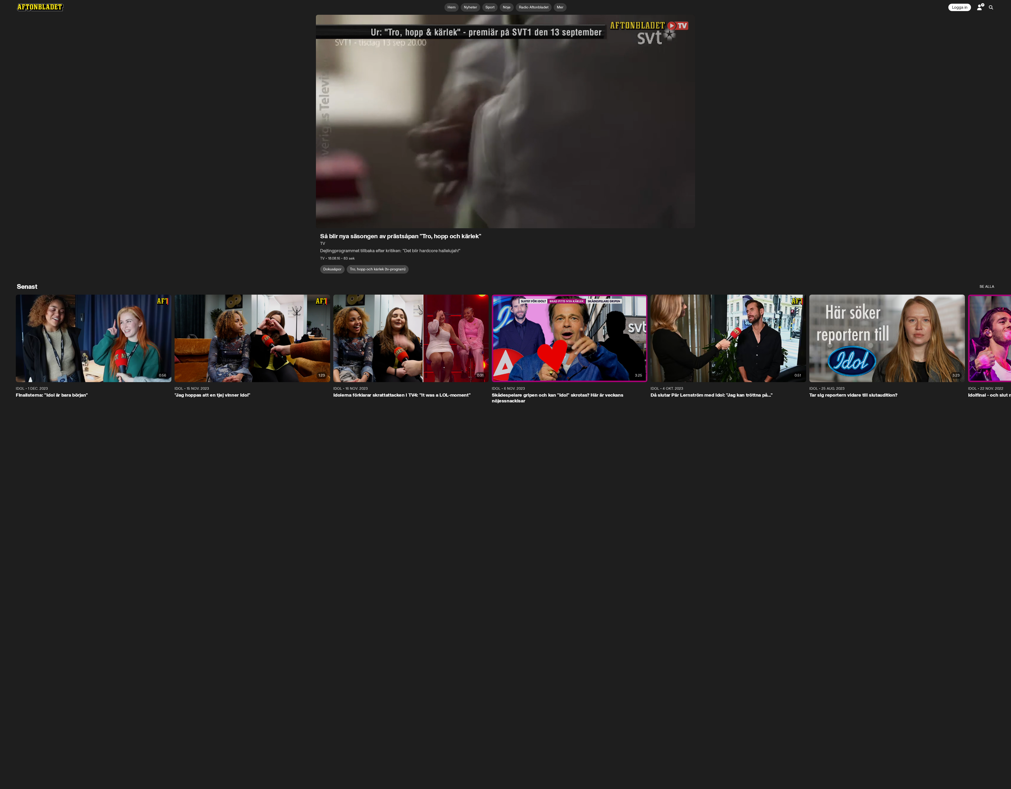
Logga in (959, 7)
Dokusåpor (332, 269)
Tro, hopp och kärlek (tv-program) (377, 269)
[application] (505, 121)
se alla (987, 286)
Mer (560, 7)
